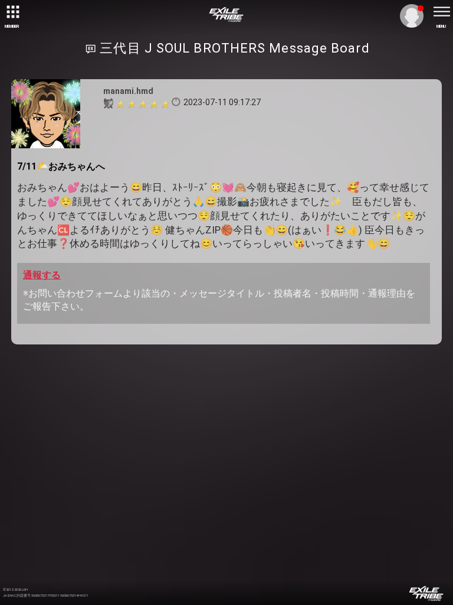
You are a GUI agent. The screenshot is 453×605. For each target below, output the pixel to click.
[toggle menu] (441, 12)
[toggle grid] (12, 12)
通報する (42, 275)
